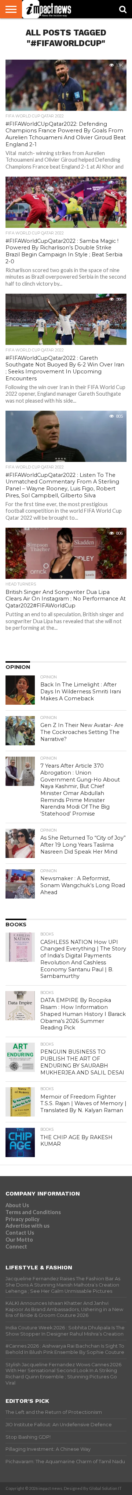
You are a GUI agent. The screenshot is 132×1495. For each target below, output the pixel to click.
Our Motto (19, 1239)
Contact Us (20, 1232)
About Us (17, 1205)
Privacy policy (23, 1219)
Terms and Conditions (33, 1212)
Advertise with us (28, 1226)
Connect (16, 1246)
